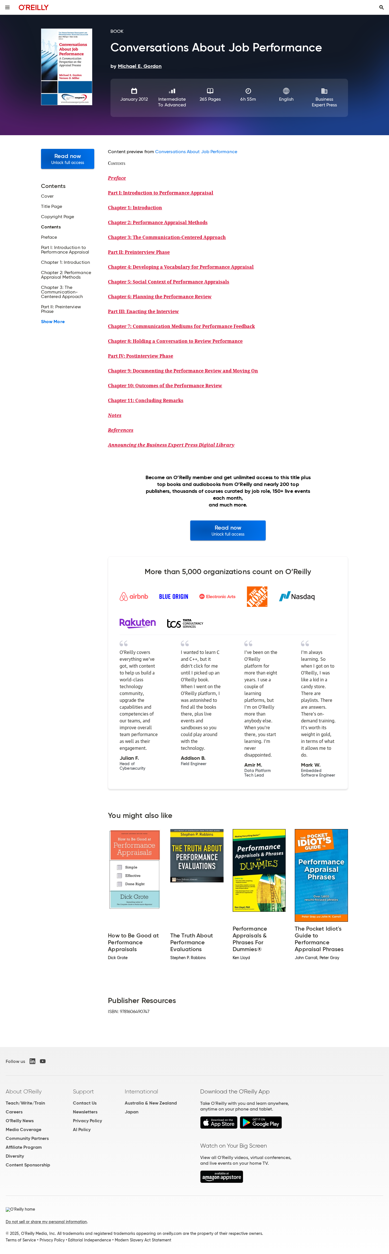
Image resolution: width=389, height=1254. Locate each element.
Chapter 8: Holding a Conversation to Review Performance (175, 341)
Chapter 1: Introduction (135, 207)
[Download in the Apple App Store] (219, 1127)
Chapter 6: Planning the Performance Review (160, 296)
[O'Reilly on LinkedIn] (32, 1061)
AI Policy (82, 1130)
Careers (14, 1112)
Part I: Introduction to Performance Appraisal (160, 193)
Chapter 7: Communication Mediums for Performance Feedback (181, 326)
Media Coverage (23, 1130)
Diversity (15, 1156)
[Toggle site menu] (7, 7)
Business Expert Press (324, 102)
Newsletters (85, 1112)
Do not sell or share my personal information (46, 1221)
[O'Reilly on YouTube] (43, 1061)
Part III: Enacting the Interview (143, 311)
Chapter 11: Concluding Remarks (145, 400)
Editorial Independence (89, 1240)
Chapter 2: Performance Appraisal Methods (158, 222)
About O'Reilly (24, 1091)
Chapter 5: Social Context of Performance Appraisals (168, 282)
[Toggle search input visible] (381, 7)
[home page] (34, 7)
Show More (53, 321)
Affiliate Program (24, 1147)
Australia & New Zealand (151, 1103)
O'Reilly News (20, 1121)
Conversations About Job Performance (196, 151)
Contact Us (85, 1103)
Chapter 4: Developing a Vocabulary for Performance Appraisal (181, 267)
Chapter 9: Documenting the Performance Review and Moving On (183, 371)
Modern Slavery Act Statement (143, 1240)
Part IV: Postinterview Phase (140, 356)
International (141, 1091)
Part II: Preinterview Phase (139, 252)
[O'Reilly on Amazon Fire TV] (221, 1181)
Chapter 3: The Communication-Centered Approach (167, 237)
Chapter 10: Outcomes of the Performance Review (165, 385)
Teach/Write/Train (25, 1103)
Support (83, 1091)
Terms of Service (21, 1240)
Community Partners (27, 1138)
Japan (131, 1112)
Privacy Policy (87, 1121)
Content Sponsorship (28, 1165)
